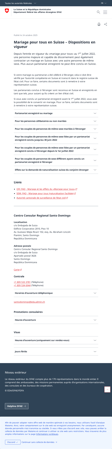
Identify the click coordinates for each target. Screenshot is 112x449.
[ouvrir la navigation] (105, 12)
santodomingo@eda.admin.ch (29, 301)
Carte (16, 269)
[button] (107, 389)
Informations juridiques (47, 434)
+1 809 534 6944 (22, 285)
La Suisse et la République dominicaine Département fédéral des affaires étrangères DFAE (38, 10)
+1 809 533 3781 (22, 282)
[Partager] (105, 24)
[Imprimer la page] (99, 24)
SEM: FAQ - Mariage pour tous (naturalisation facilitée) (45, 193)
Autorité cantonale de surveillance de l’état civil (41, 197)
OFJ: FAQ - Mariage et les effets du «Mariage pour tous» (46, 189)
